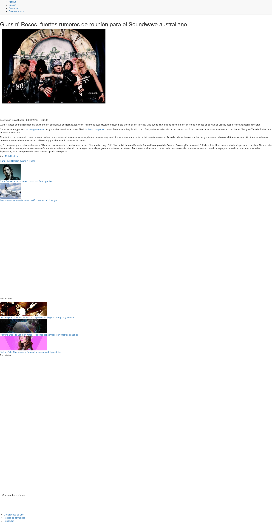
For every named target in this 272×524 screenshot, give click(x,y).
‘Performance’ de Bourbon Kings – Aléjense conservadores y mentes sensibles (39, 334)
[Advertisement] (77, 110)
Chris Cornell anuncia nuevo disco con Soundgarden (26, 181)
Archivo (12, 1)
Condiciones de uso (14, 514)
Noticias (15, 160)
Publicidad (9, 520)
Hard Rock (5, 160)
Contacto (13, 8)
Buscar (12, 4)
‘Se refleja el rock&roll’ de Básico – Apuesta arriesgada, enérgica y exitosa (37, 317)
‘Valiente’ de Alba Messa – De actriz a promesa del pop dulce (30, 352)
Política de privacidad (14, 517)
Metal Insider (11, 156)
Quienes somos (16, 11)
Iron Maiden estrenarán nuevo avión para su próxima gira (28, 200)
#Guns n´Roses (27, 160)
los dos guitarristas (35, 129)
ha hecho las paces (94, 129)
